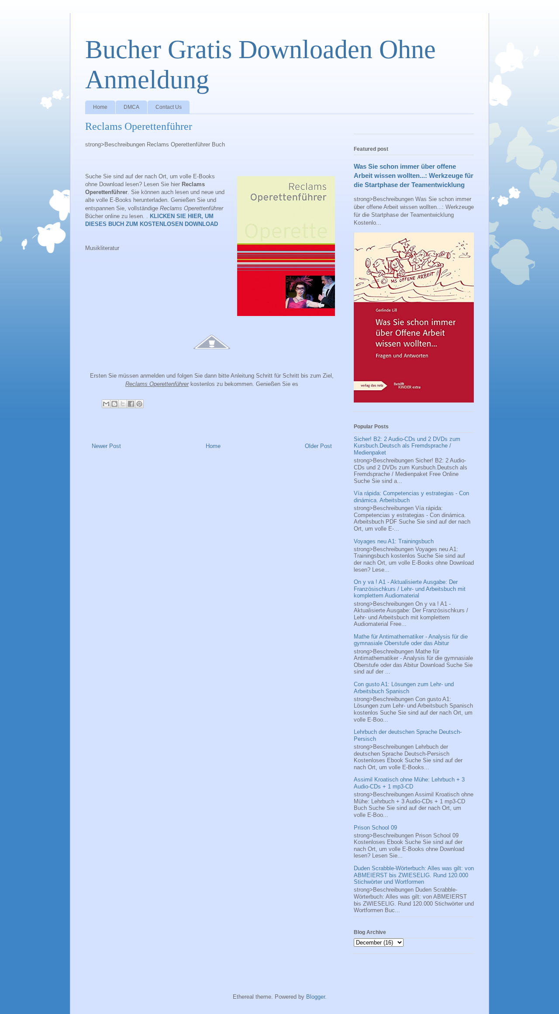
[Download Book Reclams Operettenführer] (212, 354)
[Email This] (106, 403)
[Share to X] (122, 403)
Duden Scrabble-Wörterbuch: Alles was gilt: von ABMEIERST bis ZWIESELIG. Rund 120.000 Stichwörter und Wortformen (414, 875)
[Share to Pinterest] (139, 403)
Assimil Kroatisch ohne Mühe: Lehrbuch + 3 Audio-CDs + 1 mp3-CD (409, 783)
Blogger (315, 996)
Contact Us (168, 107)
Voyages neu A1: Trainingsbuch (394, 541)
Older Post (318, 446)
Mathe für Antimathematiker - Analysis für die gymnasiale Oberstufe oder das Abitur (411, 640)
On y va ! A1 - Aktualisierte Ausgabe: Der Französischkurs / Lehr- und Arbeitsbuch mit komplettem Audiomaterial (410, 589)
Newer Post (106, 446)
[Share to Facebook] (131, 403)
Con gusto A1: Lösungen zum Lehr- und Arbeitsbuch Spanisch (404, 688)
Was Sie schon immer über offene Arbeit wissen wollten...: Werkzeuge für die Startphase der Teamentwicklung (413, 176)
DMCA (131, 107)
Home (100, 107)
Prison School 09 (375, 827)
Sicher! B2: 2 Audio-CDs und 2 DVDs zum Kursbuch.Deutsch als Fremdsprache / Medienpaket (407, 446)
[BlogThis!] (114, 403)
